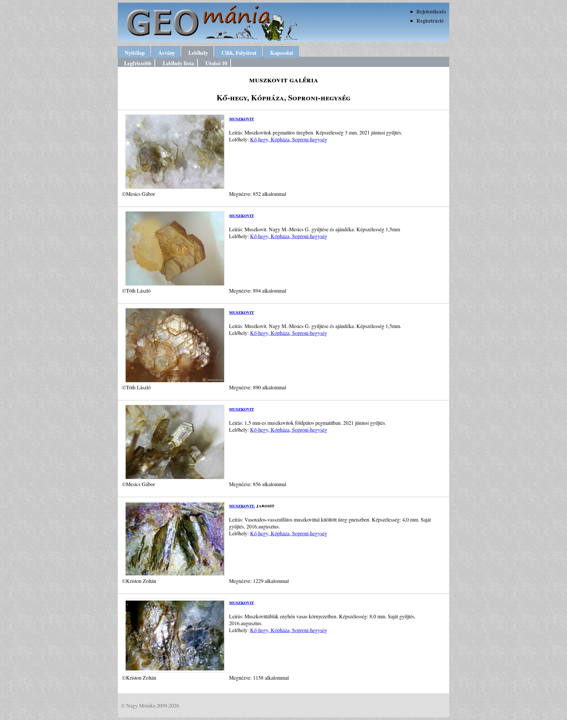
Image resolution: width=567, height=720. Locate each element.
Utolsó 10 (216, 63)
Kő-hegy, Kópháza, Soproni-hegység (288, 139)
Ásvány (166, 53)
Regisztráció (430, 20)
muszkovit (241, 118)
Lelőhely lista (178, 63)
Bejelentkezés (431, 11)
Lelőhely (198, 53)
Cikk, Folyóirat (239, 53)
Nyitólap (135, 53)
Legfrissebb (137, 63)
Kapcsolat (281, 53)
